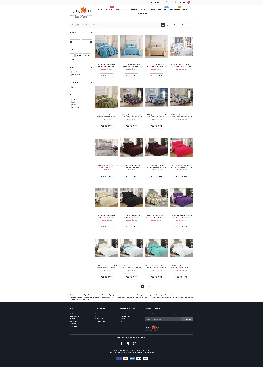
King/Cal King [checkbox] (86, 55)
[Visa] (119, 358)
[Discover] (138, 358)
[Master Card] (125, 358)
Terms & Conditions (100, 321)
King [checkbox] (80, 55)
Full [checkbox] (77, 55)
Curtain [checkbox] (72, 55)
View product (181, 60)
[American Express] (132, 358)
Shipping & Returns (125, 316)
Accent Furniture (74, 321)
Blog (96, 316)
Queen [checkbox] (72, 59)
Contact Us (123, 314)
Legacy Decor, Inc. (143, 350)
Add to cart (106, 76)
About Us (97, 314)
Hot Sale (72, 314)
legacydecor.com (149, 352)
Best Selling (73, 326)
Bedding (72, 318)
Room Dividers (74, 316)
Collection (73, 323)
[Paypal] (145, 358)
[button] (163, 25)
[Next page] (149, 286)
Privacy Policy (99, 318)
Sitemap (122, 318)
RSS (121, 321)
